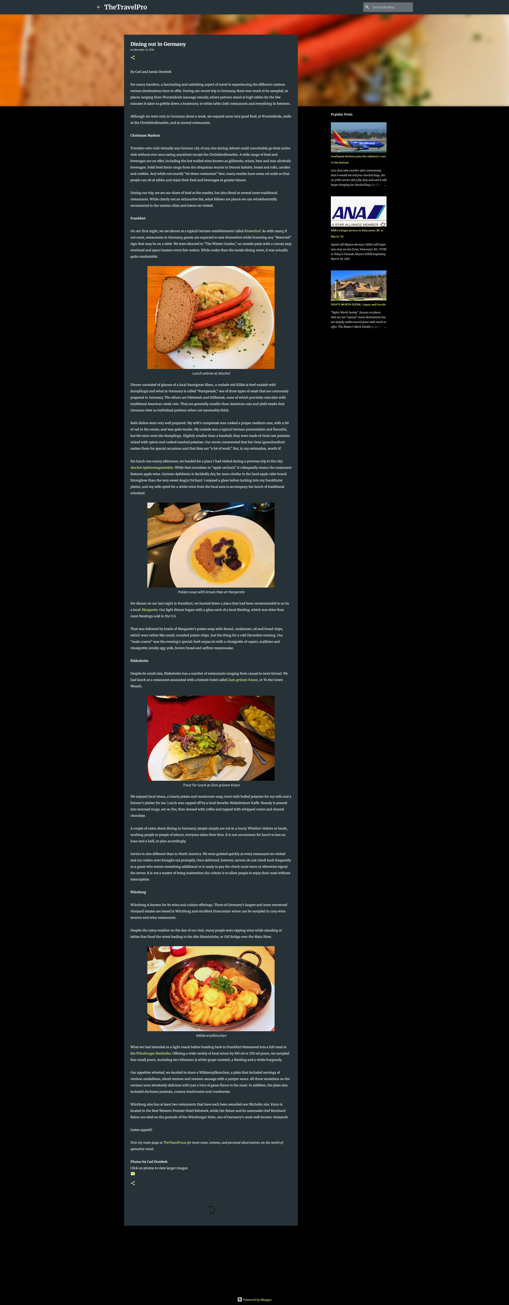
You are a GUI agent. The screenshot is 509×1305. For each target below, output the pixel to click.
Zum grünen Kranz (243, 680)
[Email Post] (132, 1175)
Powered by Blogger (257, 1299)
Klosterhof (252, 231)
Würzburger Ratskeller (153, 1053)
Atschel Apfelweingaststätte (151, 468)
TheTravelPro (125, 7)
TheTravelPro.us (175, 1143)
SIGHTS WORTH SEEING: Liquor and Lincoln (358, 304)
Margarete (150, 610)
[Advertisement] (210, 1259)
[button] (132, 58)
